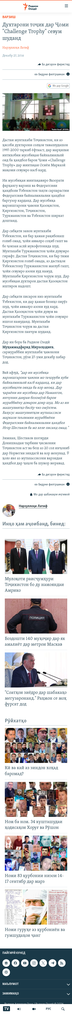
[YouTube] (34, 1009)
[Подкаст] (6, 972)
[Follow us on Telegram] (52, 963)
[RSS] (62, 963)
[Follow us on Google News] (6, 963)
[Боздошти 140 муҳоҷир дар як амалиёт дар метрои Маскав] (36, 616)
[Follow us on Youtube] (25, 963)
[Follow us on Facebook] (15, 963)
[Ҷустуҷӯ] (63, 1009)
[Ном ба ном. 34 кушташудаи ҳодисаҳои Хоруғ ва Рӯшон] (36, 799)
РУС (48, 1009)
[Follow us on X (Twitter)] (43, 963)
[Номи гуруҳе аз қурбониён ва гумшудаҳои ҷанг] (36, 907)
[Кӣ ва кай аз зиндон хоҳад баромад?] (36, 745)
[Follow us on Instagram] (34, 963)
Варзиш (9, 17)
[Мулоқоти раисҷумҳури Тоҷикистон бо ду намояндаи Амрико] (36, 556)
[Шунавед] (19, 1009)
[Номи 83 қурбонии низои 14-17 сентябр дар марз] (36, 853)
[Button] (54, 64)
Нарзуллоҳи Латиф (15, 47)
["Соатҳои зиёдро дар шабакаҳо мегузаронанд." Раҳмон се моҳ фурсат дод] (36, 669)
